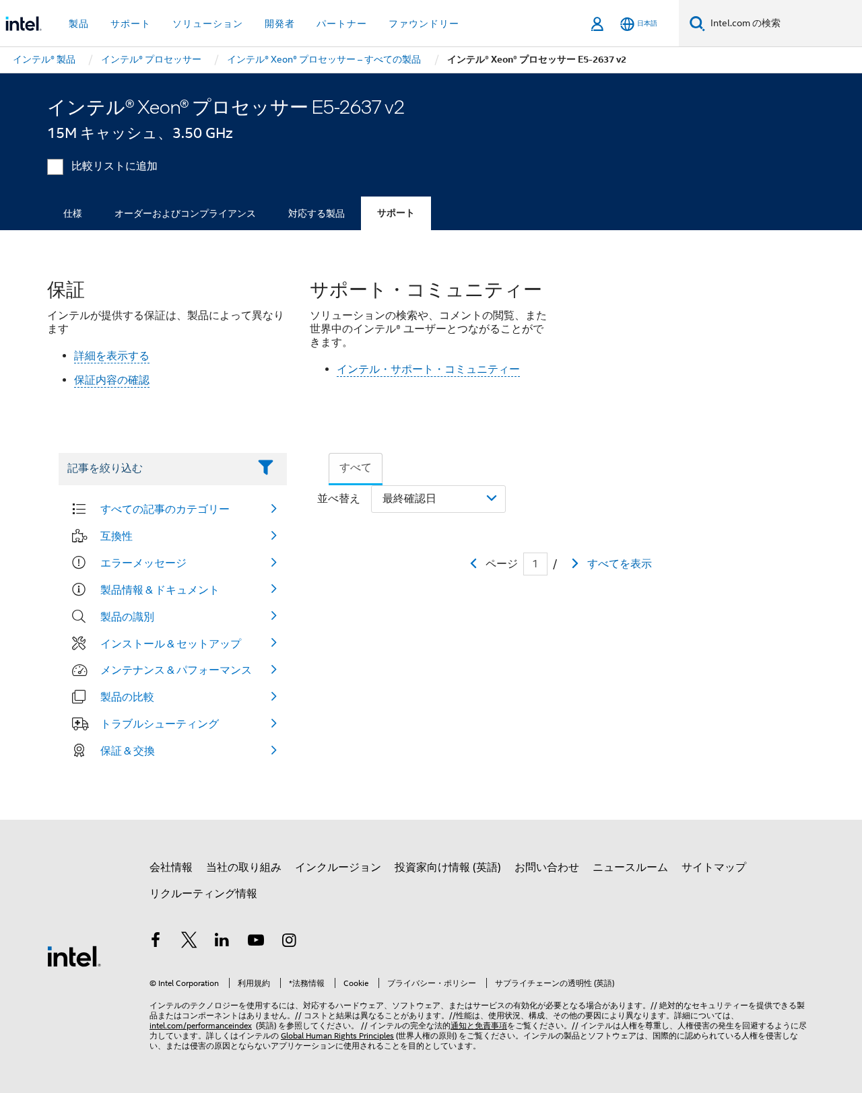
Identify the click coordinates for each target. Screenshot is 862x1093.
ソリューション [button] (207, 23)
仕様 (72, 213)
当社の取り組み (243, 867)
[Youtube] (255, 942)
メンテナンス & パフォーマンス (176, 669)
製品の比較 (127, 696)
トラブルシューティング (159, 723)
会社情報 (171, 867)
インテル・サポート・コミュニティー (428, 369)
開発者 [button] (280, 23)
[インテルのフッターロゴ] (74, 955)
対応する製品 (316, 213)
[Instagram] (288, 942)
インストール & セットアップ (170, 643)
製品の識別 (127, 616)
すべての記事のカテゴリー (165, 509)
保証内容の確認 (112, 380)
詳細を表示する (112, 356)
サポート (396, 213)
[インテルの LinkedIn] (222, 942)
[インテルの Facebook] (155, 942)
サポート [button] (130, 23)
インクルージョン (338, 867)
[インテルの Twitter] (189, 942)
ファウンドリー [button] (424, 23)
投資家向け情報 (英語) (448, 867)
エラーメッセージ (143, 562)
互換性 (116, 535)
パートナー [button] (342, 23)
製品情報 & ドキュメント (160, 589)
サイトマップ (714, 867)
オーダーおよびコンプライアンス (185, 213)
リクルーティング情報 (203, 894)
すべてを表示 (619, 564)
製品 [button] (79, 23)
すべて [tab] (355, 467)
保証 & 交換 (127, 750)
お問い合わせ (547, 867)
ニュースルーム (630, 867)
